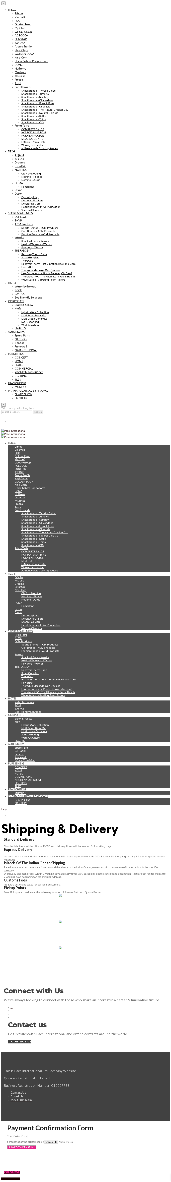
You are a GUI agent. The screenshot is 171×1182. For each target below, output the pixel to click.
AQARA (19, 155)
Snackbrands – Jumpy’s (35, 93)
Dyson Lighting (30, 197)
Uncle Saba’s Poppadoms (31, 61)
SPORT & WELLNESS (20, 213)
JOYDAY (20, 43)
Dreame (20, 162)
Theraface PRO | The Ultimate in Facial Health (48, 276)
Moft (18, 308)
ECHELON (21, 217)
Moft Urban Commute (34, 318)
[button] (85, 1160)
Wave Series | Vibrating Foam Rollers (43, 279)
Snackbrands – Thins (33, 119)
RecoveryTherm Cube (34, 254)
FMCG (12, 10)
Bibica (19, 13)
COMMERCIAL (24, 368)
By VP (18, 220)
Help (4, 808)
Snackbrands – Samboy (35, 96)
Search (38, 412)
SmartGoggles (30, 257)
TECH (11, 151)
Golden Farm (23, 24)
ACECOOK (21, 35)
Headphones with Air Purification (40, 206)
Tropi (18, 83)
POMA (19, 183)
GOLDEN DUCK (24, 54)
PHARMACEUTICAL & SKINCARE (28, 390)
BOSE (18, 290)
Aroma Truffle (23, 46)
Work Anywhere (30, 324)
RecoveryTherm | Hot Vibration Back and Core (48, 263)
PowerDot (27, 266)
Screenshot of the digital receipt (25, 1141)
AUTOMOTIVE (16, 332)
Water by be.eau (25, 286)
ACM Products (24, 224)
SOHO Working (30, 321)
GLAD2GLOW (23, 394)
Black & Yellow (24, 305)
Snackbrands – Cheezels (35, 106)
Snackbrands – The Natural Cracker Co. (44, 109)
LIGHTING (21, 376)
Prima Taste (22, 125)
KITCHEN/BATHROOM (29, 372)
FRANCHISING (17, 383)
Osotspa (20, 72)
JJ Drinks (20, 76)
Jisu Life (19, 159)
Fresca (19, 79)
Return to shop (10, 1178)
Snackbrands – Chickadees (37, 100)
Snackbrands (23, 87)
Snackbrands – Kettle (33, 115)
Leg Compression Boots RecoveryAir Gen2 (46, 273)
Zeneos (19, 343)
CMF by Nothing (31, 173)
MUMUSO (21, 387)
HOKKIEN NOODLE (32, 135)
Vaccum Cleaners (31, 209)
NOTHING (21, 170)
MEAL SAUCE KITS (32, 138)
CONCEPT (21, 357)
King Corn (21, 57)
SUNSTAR (21, 39)
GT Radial (21, 339)
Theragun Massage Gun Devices (40, 270)
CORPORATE (16, 301)
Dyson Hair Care (31, 203)
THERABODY (23, 250)
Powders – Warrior (32, 247)
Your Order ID (15, 1136)
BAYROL (20, 294)
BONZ (19, 65)
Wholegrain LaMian (32, 145)
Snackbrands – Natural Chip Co (39, 112)
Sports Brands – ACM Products (39, 227)
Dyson (18, 193)
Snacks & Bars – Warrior (35, 241)
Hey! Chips (21, 50)
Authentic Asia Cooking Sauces (39, 148)
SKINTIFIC (21, 398)
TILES (18, 379)
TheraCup (27, 260)
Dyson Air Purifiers (32, 200)
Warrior (19, 237)
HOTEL (12, 283)
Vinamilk (20, 17)
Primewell (21, 346)
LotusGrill (20, 166)
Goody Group (23, 32)
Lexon (18, 190)
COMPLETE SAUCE (32, 129)
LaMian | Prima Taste (33, 141)
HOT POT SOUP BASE (33, 132)
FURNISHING (16, 354)
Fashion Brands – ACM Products (40, 234)
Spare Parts (22, 335)
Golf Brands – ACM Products (38, 230)
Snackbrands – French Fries (37, 103)
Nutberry (20, 68)
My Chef (20, 28)
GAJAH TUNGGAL (26, 350)
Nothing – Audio (30, 179)
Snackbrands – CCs (32, 122)
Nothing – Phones (31, 176)
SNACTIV (20, 328)
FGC (17, 21)
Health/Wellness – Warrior (36, 244)
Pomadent (27, 186)
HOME (19, 361)
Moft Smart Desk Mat (33, 315)
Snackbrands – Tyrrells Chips (38, 90)
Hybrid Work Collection (35, 312)
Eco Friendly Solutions (28, 297)
